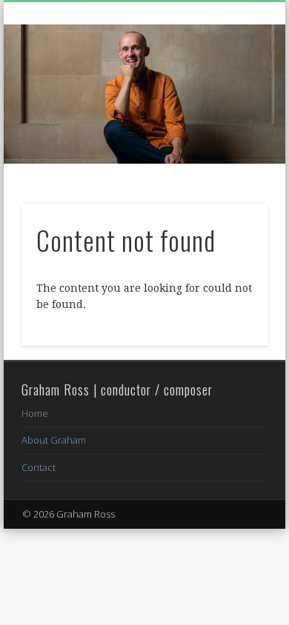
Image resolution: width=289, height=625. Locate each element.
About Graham (53, 440)
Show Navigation (231, 132)
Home (34, 413)
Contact (38, 467)
